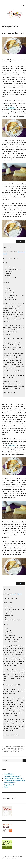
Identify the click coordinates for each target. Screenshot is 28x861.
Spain (3, 749)
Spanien (8, 749)
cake (16, 748)
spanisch (23, 746)
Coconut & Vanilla (6, 856)
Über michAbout (9, 774)
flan (19, 748)
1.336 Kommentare (14, 751)
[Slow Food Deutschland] (14, 811)
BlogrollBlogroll (9, 785)
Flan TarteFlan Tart (13, 33)
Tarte (16, 749)
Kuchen (15, 746)
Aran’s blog (11, 107)
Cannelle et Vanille (16, 594)
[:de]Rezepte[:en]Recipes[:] (12, 776)
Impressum (16, 856)
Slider (18, 746)
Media (6, 787)
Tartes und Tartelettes (7, 748)
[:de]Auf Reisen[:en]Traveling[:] (13, 778)
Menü (23, 5)
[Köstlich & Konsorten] (14, 844)
